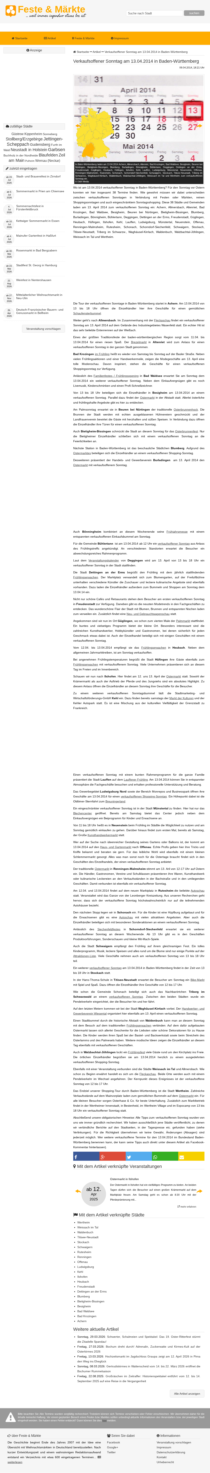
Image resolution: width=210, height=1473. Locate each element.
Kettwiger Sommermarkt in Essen (37, 220)
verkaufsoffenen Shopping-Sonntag (144, 796)
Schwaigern (84, 1247)
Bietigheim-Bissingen (90, 1301)
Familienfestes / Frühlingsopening (116, 375)
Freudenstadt (86, 1286)
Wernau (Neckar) (47, 160)
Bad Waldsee (85, 1311)
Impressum (121, 38)
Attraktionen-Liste (84, 956)
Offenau (82, 1262)
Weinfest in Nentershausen (33, 280)
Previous (78, 126)
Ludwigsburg (85, 1266)
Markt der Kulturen (181, 698)
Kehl (80, 1271)
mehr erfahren (188, 1206)
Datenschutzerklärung (171, 1452)
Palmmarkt (183, 621)
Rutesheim (84, 1252)
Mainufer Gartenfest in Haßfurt (36, 235)
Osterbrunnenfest (186, 431)
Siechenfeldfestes (108, 929)
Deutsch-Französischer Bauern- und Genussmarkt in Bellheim (39, 311)
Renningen (84, 1257)
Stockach (83, 1242)
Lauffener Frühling (136, 779)
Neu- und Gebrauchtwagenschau (148, 614)
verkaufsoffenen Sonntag (126, 996)
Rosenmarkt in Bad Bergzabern (36, 250)
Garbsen (56, 149)
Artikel (51, 38)
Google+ (112, 1447)
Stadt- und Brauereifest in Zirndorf (38, 176)
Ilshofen (82, 1276)
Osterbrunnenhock (186, 409)
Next (199, 126)
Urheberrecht (165, 1462)
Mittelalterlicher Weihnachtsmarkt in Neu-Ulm (39, 296)
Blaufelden (48, 155)
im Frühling (102, 354)
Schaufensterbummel (87, 313)
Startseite (20, 38)
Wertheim (83, 1222)
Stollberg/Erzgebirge (24, 139)
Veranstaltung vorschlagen (43, 328)
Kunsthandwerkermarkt (103, 835)
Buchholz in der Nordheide (20, 155)
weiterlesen (15, 1462)
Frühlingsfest (136, 1052)
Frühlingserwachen (85, 577)
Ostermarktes (82, 453)
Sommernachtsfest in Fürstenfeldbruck (30, 207)
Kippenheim (33, 134)
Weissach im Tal (87, 1227)
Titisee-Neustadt (87, 1237)
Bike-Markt (197, 979)
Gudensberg (40, 144)
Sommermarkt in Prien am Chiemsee (40, 191)
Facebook (113, 1442)
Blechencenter (82, 813)
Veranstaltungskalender (103, 560)
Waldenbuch (85, 1232)
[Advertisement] (34, 80)
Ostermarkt (147, 397)
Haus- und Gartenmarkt (115, 847)
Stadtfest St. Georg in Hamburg (36, 265)
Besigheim (84, 1306)
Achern (82, 1321)
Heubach (83, 1281)
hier (104, 1420)
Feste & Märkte (51, 11)
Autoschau (197, 890)
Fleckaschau (162, 320)
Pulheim (29, 161)
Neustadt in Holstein (29, 149)
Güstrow (17, 134)
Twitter (111, 1452)
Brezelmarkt (139, 342)
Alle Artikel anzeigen (187, 1393)
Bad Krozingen (86, 1316)
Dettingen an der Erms (92, 1291)
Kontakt (162, 1457)
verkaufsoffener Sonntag (174, 543)
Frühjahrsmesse (177, 531)
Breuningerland (115, 801)
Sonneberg (50, 134)
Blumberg (83, 1296)
